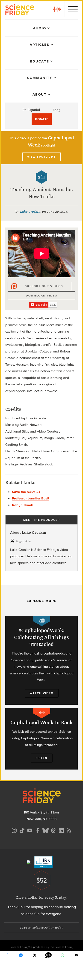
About (40, 94)
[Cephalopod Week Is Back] (41, 739)
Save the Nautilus (26, 492)
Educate (39, 61)
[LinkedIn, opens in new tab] (61, 830)
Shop (57, 110)
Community (39, 78)
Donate (41, 119)
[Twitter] (34, 955)
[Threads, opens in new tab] (53, 830)
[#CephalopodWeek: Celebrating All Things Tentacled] (41, 660)
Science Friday (19, 10)
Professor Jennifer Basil (30, 498)
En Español (31, 110)
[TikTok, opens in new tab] (21, 830)
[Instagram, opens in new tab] (14, 830)
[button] (57, 9)
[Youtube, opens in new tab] (29, 830)
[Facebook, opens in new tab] (37, 830)
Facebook (7, 955)
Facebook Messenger (20, 955)
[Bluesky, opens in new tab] (45, 830)
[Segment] (41, 713)
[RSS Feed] (68, 830)
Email (76, 955)
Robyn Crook (22, 505)
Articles (39, 45)
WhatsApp (62, 955)
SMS (48, 955)
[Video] (41, 177)
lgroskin (23, 541)
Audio (39, 28)
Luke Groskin (30, 212)
